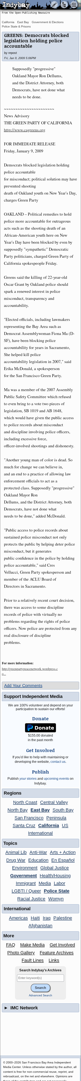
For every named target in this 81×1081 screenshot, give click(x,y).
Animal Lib (16, 852)
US (65, 825)
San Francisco (29, 817)
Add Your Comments (23, 685)
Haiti (35, 918)
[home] (39, 5)
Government (23, 875)
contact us (57, 761)
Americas (18, 918)
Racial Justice (31, 898)
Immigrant (26, 883)
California (8, 22)
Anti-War (38, 852)
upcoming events (56, 778)
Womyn (56, 898)
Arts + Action (63, 852)
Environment (24, 867)
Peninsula (56, 817)
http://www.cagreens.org (24, 130)
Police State (56, 891)
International (40, 833)
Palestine (62, 918)
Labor (59, 883)
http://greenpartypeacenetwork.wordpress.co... (30, 671)
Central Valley (54, 802)
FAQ (10, 944)
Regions (12, 793)
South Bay (63, 810)
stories (28, 778)
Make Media (32, 944)
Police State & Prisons (16, 26)
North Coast (25, 802)
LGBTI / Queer (26, 891)
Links (54, 960)
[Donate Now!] (40, 727)
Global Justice (54, 867)
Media (45, 883)
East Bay (23, 22)
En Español (63, 860)
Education (38, 860)
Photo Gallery (21, 952)
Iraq (46, 918)
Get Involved (62, 944)
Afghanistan (40, 925)
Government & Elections (48, 22)
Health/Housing (55, 875)
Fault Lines (33, 960)
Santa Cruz (24, 825)
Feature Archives (57, 952)
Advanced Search (40, 995)
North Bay (17, 810)
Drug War (15, 860)
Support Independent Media (33, 696)
